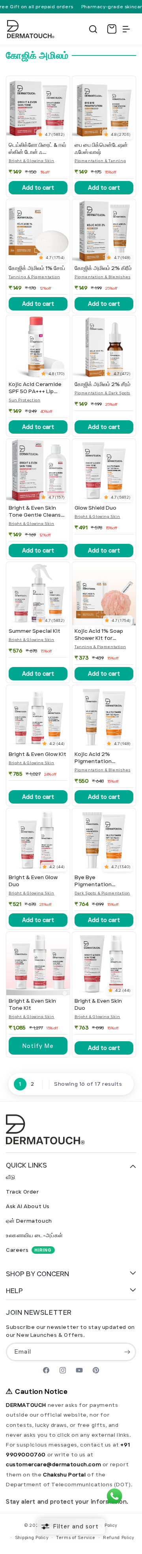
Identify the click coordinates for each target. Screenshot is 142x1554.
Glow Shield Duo (95, 507)
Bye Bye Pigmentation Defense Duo (93, 881)
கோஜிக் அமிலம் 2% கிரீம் (103, 268)
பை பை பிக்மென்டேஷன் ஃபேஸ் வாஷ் (101, 148)
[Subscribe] (127, 1352)
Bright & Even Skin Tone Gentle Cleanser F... (37, 511)
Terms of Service (75, 1537)
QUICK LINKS (26, 1165)
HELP (14, 1290)
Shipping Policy (32, 1537)
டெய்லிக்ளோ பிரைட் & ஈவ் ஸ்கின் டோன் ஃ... (37, 148)
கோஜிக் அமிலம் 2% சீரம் (103, 384)
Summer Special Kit (34, 631)
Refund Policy (119, 1537)
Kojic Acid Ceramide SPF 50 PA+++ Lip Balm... (35, 388)
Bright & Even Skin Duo (98, 1004)
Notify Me (38, 1045)
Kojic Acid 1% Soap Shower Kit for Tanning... (99, 635)
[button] (93, 29)
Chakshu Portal (65, 1474)
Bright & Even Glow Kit (37, 754)
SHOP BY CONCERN (37, 1273)
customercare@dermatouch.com (54, 1464)
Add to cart (38, 187)
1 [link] (20, 1084)
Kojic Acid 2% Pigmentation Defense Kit (93, 758)
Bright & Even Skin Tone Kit (32, 1004)
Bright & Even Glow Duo (33, 881)
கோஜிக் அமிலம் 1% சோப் (37, 268)
